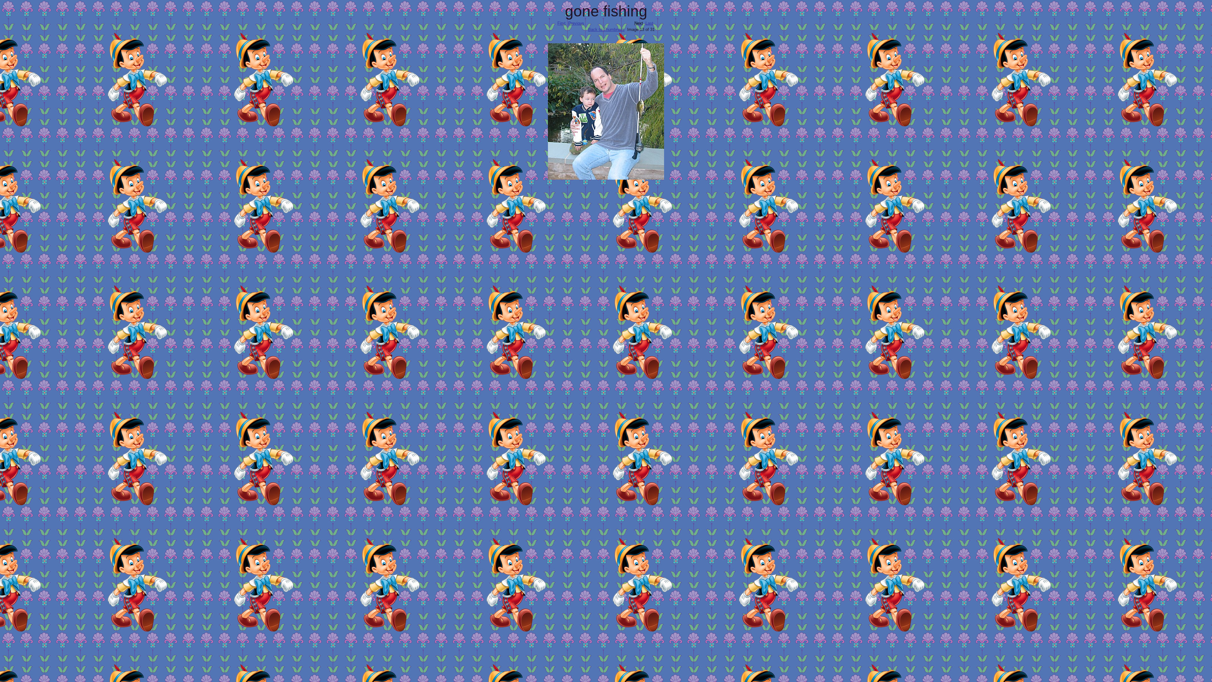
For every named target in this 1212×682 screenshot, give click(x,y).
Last (649, 23)
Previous (576, 23)
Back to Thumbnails (606, 29)
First (561, 23)
